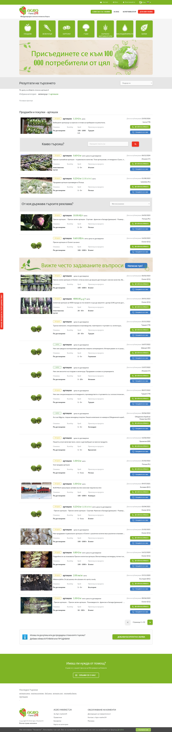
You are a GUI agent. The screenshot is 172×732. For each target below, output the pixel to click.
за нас (116, 12)
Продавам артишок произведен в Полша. (68, 182)
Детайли (120, 730)
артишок (54, 94)
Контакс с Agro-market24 (97, 717)
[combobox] (136, 83)
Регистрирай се (129, 2)
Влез (116, 2)
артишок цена (24, 693)
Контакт (105, 2)
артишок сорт (58, 693)
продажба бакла (70, 693)
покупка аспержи (37, 693)
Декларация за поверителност (99, 714)
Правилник (58, 717)
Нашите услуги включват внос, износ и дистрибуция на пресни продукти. (80, 442)
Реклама (91, 721)
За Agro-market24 (60, 714)
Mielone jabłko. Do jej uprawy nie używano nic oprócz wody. (74, 579)
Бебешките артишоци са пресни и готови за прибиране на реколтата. (79, 123)
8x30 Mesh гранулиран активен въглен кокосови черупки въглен (77, 488)
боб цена (48, 693)
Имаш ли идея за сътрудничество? (1, 311)
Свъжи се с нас (87, 675)
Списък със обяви (101, 12)
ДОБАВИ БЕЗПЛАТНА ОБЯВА (131, 637)
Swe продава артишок (61, 465)
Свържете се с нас (141, 132)
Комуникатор (129, 12)
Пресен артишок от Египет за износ (66, 242)
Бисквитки (57, 721)
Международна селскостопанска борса (35, 16)
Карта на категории (61, 724)
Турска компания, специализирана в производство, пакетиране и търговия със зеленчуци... (87, 326)
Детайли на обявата (141, 127)
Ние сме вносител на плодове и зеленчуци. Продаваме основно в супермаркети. (83, 371)
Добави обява (146, 12)
